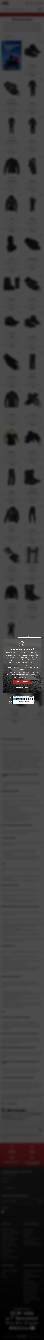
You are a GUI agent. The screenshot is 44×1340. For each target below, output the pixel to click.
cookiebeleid (33, 667)
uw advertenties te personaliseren (20, 675)
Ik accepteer (23, 682)
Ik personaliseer (22, 688)
